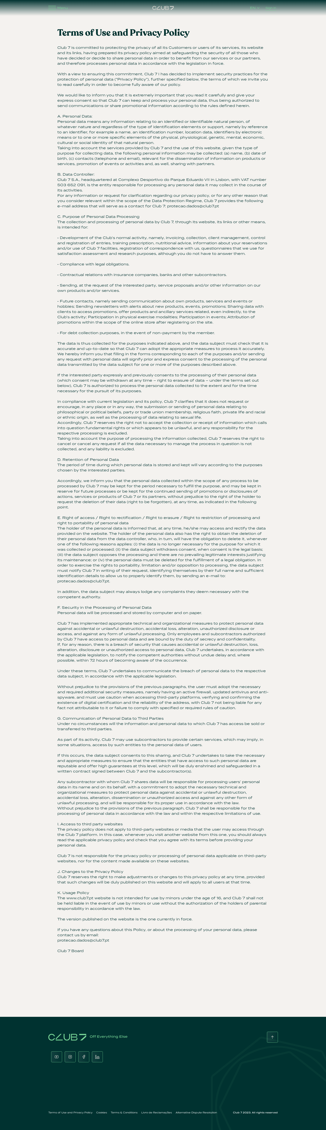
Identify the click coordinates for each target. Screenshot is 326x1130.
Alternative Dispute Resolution (196, 1112)
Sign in (270, 8)
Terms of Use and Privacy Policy (70, 1112)
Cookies (101, 1112)
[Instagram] (70, 1057)
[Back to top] (272, 1037)
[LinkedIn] (97, 1057)
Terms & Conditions (124, 1112)
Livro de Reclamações (156, 1112)
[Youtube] (56, 1057)
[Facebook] (83, 1057)
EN (253, 8)
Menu (62, 8)
